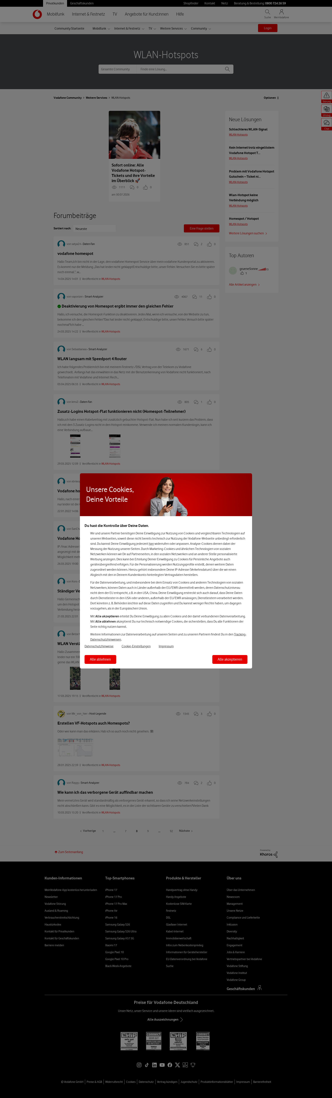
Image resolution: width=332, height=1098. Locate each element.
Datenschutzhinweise (99, 646)
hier (151, 544)
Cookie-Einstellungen (136, 646)
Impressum (166, 646)
